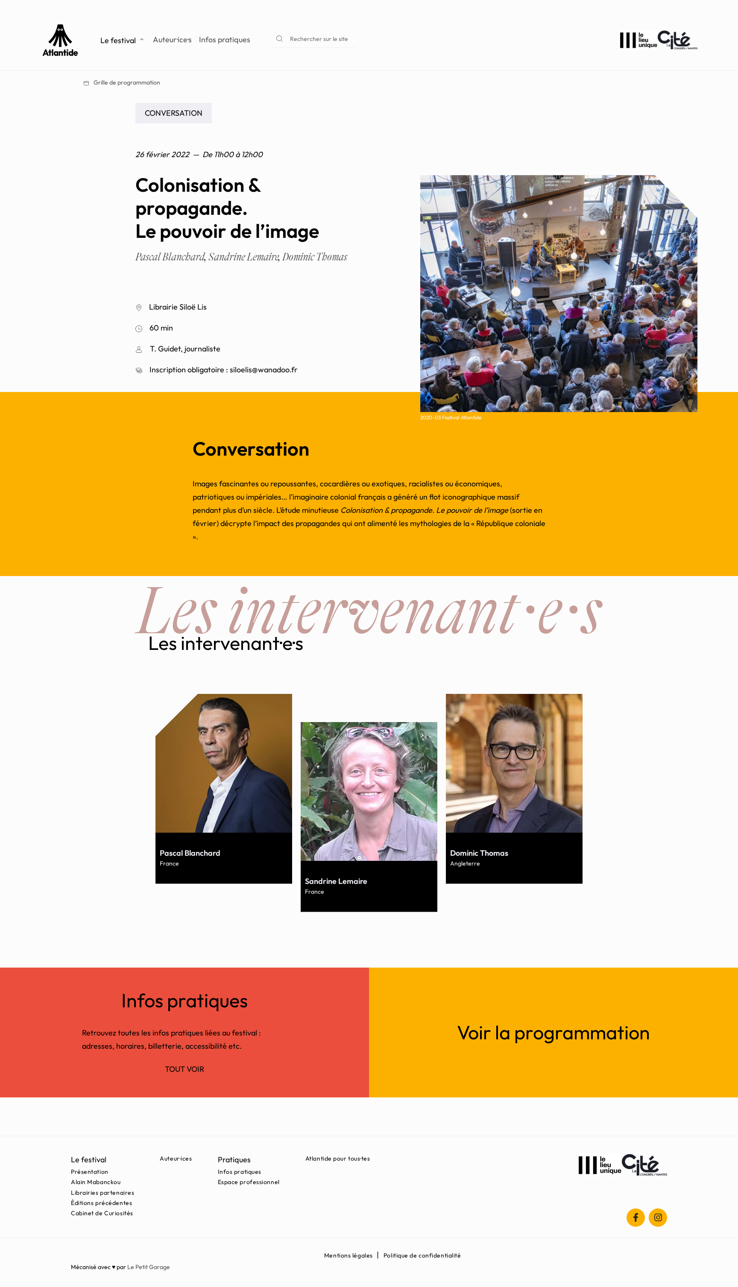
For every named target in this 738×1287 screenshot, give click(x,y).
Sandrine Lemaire (244, 257)
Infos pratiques (224, 39)
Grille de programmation (126, 82)
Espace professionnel (249, 1182)
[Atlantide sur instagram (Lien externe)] (658, 1217)
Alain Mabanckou (95, 1182)
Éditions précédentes (101, 1203)
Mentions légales (348, 1255)
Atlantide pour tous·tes (337, 1158)
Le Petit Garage (148, 1267)
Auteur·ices (176, 1158)
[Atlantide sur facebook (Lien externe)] (636, 1217)
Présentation (89, 1172)
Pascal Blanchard (170, 257)
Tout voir (184, 1069)
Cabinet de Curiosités (102, 1213)
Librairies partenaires (102, 1192)
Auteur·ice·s (172, 39)
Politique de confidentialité (422, 1255)
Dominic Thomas (314, 257)
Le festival (118, 40)
